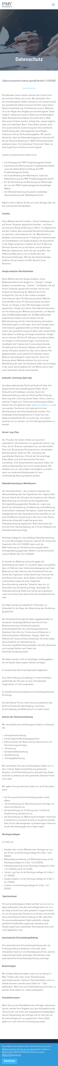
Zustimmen (9, 1061)
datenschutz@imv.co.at (42, 405)
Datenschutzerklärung (11, 1055)
